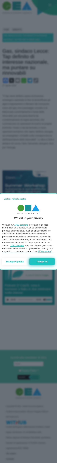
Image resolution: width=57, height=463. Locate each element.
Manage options (15, 261)
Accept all (42, 261)
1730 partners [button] (21, 224)
